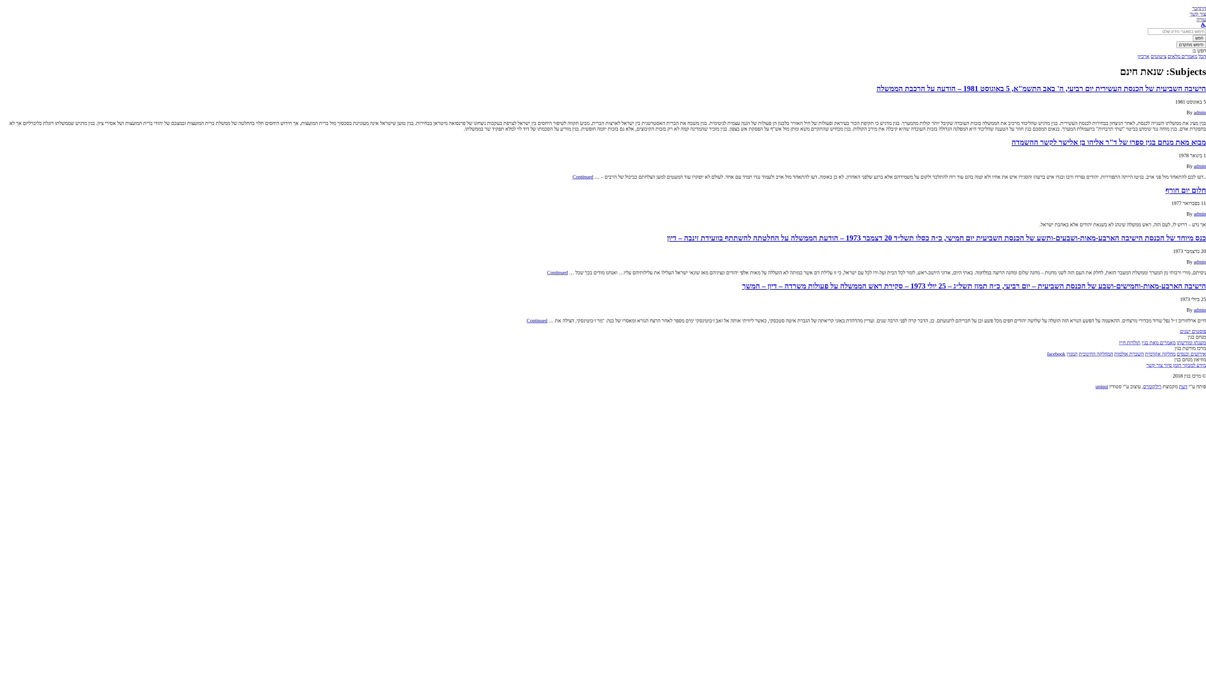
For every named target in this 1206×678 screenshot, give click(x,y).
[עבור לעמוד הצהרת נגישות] (1203, 25)
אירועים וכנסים (1191, 354)
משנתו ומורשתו (1191, 342)
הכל (1202, 56)
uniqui (1101, 386)
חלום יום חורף (1185, 190)
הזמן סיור (1172, 365)
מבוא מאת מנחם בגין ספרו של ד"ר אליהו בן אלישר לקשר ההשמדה (1109, 142)
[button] (1199, 8)
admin (1200, 112)
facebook (1056, 354)
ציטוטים (1158, 56)
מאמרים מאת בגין (1159, 342)
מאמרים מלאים (1182, 56)
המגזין (1072, 354)
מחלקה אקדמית (1160, 354)
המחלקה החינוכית (1096, 354)
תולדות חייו (1129, 342)
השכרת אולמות (1129, 354)
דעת (1183, 386)
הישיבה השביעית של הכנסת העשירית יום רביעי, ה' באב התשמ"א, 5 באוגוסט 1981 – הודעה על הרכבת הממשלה (1041, 88)
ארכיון (1143, 56)
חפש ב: (1199, 50)
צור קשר (1154, 365)
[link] (1198, 14)
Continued (583, 177)
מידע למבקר (1193, 365)
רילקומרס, (1151, 386)
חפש (1199, 38)
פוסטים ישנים (1193, 331)
